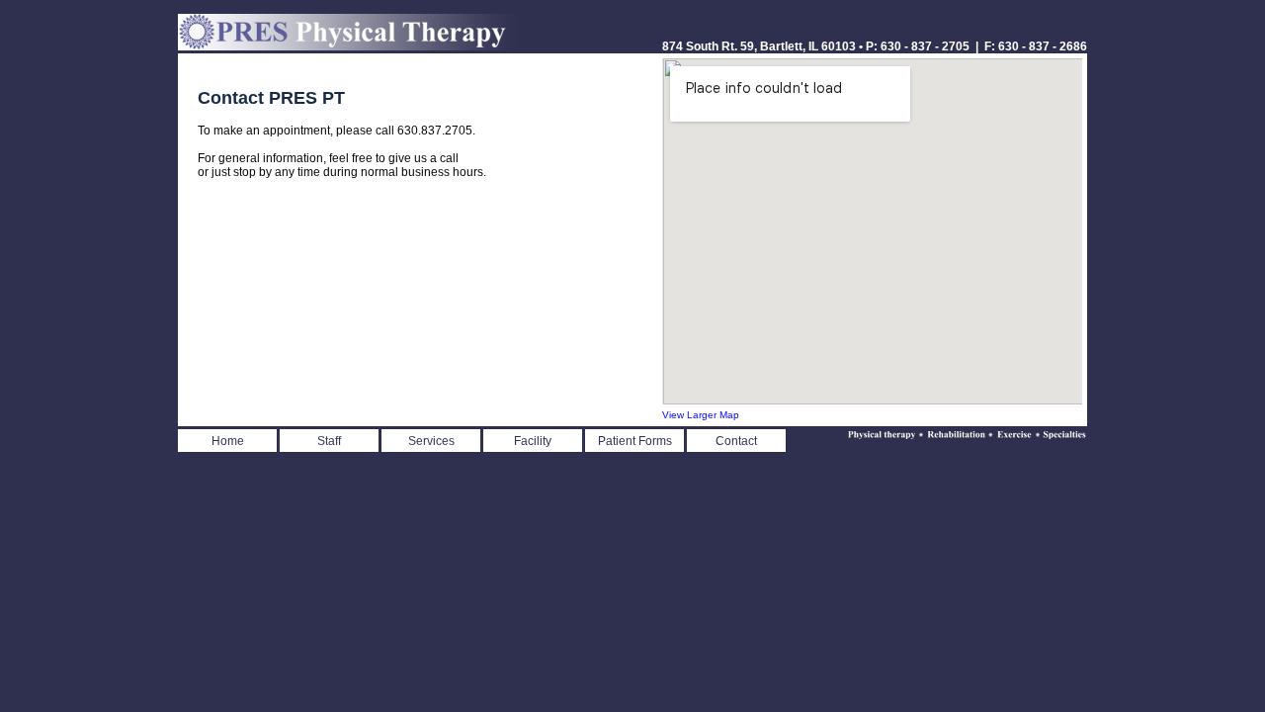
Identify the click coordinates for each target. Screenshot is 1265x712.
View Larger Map (700, 414)
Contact (736, 441)
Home (227, 441)
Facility (532, 441)
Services (431, 441)
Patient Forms (635, 441)
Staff (329, 441)
